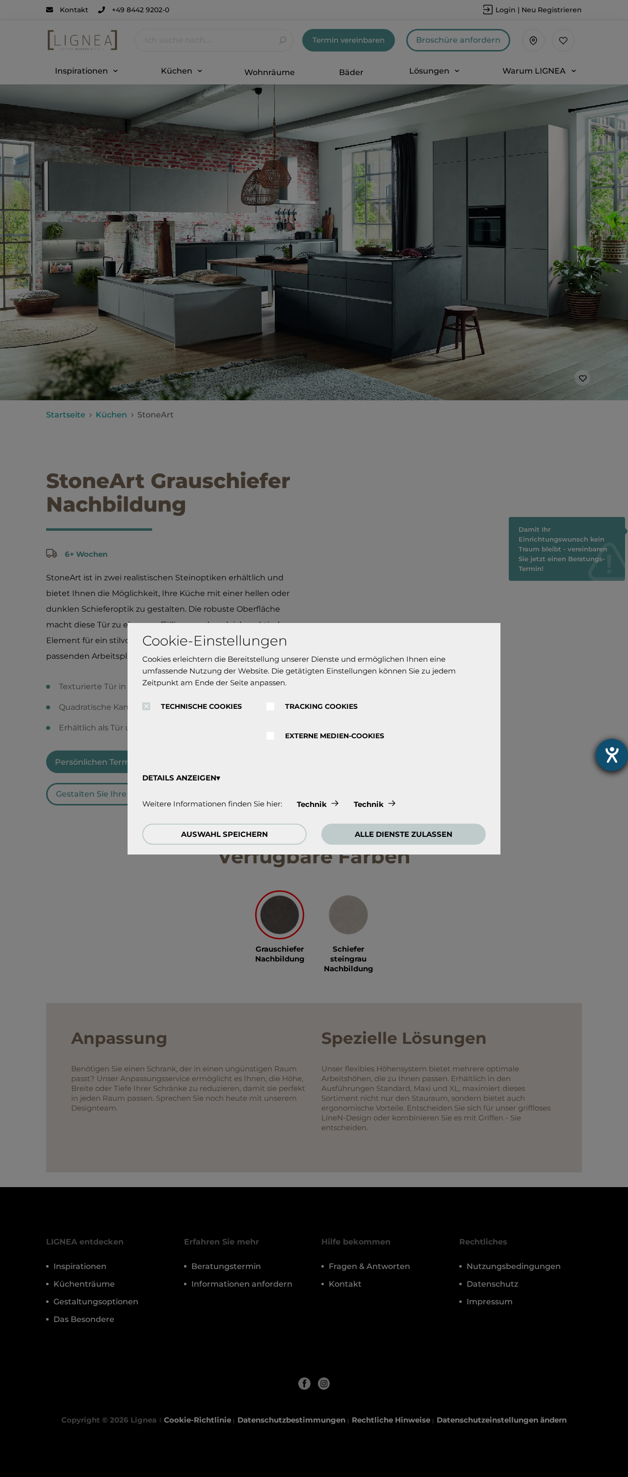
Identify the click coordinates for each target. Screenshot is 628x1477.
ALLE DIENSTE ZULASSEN (403, 834)
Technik (312, 804)
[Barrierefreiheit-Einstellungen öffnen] (612, 755)
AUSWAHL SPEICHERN (224, 834)
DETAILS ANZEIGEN (179, 777)
